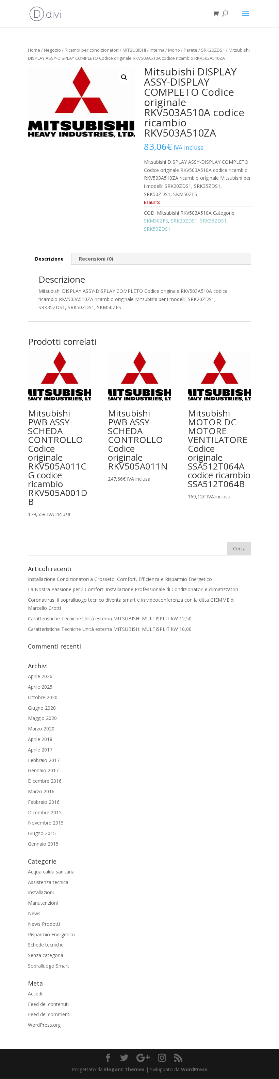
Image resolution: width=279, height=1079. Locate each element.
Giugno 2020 (42, 708)
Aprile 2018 (40, 739)
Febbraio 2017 (44, 760)
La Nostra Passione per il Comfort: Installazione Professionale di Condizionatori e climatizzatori (133, 589)
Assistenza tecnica (48, 882)
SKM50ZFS (156, 220)
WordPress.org (44, 1025)
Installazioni (41, 892)
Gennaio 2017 (43, 770)
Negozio (52, 50)
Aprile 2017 (40, 749)
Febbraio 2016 (44, 802)
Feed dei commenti (49, 1014)
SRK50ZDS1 (157, 229)
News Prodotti (44, 924)
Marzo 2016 (41, 791)
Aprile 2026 (40, 676)
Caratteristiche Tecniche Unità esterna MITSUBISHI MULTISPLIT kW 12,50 (110, 618)
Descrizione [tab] (49, 258)
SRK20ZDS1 (213, 50)
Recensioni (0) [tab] (96, 258)
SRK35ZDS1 (213, 220)
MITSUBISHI (134, 50)
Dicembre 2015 (45, 812)
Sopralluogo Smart (48, 965)
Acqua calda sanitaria (51, 871)
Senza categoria (45, 955)
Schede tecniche (46, 944)
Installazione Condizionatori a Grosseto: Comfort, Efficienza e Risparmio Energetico (120, 579)
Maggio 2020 (42, 718)
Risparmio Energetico (51, 934)
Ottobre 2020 (43, 697)
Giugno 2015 (42, 833)
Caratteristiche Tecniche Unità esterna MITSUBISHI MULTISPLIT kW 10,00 (110, 629)
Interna (157, 50)
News (34, 913)
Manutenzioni (43, 903)
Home (34, 50)
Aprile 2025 (40, 687)
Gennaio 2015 (43, 844)
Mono (174, 50)
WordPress (194, 1069)
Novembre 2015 (46, 822)
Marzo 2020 (41, 728)
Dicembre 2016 (45, 781)
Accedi (35, 993)
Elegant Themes (124, 1069)
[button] (124, 77)
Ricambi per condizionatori (92, 50)
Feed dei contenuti (48, 1004)
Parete (190, 50)
